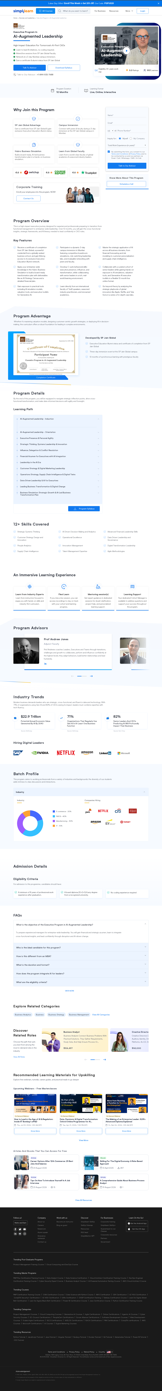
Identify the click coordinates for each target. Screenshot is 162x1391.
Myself (125, 138)
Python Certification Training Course (127, 1301)
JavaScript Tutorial (35, 1337)
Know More (35, 1131)
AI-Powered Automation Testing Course (104, 1281)
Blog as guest (62, 1225)
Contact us (42, 1242)
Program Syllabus (87, 508)
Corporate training (108, 1222)
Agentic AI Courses (130, 1314)
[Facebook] (15, 1229)
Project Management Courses (25, 1314)
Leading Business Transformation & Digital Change (42, 486)
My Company (139, 138)
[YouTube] (25, 1229)
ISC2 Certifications (54, 1320)
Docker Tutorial (95, 1337)
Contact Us (28, 198)
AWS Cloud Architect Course (134, 1281)
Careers (41, 1225)
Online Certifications (111, 1314)
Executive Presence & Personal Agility (36, 438)
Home (15, 18)
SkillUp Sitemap (87, 1225)
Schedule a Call (126, 184)
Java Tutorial (51, 1337)
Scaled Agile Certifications (33, 1320)
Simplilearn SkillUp (88, 1222)
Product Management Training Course (28, 1264)
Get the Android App (138, 1223)
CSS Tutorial (19, 1340)
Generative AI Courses (73, 1314)
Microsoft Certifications (32, 1323)
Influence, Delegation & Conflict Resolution (39, 450)
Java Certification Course (100, 1301)
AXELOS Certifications (74, 1320)
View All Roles (19, 1057)
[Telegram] (20, 1234)
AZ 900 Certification (137, 1295)
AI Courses (48, 1323)
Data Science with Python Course (79, 1295)
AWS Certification (103, 1295)
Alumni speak (43, 1232)
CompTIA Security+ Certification (27, 1298)
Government (105, 1242)
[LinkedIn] (45, 663)
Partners (104, 1238)
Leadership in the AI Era (30, 462)
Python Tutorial (19, 1337)
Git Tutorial (107, 1337)
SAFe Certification (69, 1298)
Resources (113, 11)
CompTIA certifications (130, 1320)
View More (69, 991)
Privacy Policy (135, 154)
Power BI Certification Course (75, 1301)
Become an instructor (65, 1222)
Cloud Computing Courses (51, 1314)
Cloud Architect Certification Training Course (108, 1278)
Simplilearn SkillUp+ (108, 1225)
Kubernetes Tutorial (122, 1337)
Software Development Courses (115, 1317)
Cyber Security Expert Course (51, 1281)
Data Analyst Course (55, 1278)
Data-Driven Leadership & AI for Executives (39, 480)
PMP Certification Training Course (26, 1295)
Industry (20, 792)
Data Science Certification (76, 1278)
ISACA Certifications (93, 1320)
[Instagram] (25, 1234)
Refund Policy (89, 1352)
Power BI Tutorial (139, 1337)
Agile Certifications (92, 1314)
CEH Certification (120, 1295)
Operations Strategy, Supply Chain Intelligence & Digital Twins (47, 474)
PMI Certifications (111, 1320)
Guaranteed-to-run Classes (108, 1230)
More (128, 11)
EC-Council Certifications (40, 1317)
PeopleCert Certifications (63, 1317)
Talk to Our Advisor (127, 166)
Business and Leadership (27, 18)
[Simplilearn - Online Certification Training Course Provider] (23, 11)
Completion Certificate (45, 378)
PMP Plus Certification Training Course (28, 1278)
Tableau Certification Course (115, 1298)
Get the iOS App (138, 1229)
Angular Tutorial (64, 1337)
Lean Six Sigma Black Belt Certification (45, 1301)
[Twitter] (20, 1229)
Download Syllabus (64, 68)
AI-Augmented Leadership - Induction (37, 419)
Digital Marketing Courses (66, 1323)
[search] (59, 11)
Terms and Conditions (119, 154)
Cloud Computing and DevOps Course (62, 1264)
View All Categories (101, 1015)
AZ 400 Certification (50, 1298)
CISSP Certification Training (90, 1298)
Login (142, 11)
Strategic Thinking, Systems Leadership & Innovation (43, 444)
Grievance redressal (41, 1237)
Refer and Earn (20, 1223)
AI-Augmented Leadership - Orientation (38, 432)
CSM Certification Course (53, 1295)
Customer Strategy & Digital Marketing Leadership (42, 468)
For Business (100, 11)
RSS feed (84, 1232)
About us (41, 1222)
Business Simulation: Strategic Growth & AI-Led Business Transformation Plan (45, 493)
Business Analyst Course (76, 1281)
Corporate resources (109, 1235)
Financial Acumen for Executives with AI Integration (43, 456)
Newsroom (42, 1229)
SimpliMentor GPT (87, 1236)
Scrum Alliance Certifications (87, 1317)
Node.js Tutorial (79, 1337)
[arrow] (81, 924)
